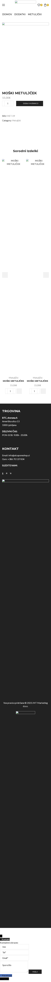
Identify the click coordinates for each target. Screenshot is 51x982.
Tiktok (5, 978)
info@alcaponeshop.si (19, 455)
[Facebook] (2, 473)
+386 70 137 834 (16, 459)
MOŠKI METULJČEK (13, 381)
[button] (19, 391)
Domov (7, 14)
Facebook (7, 975)
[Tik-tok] (10, 473)
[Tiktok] (1, 978)
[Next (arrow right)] (1, 933)
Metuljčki (35, 14)
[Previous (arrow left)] (0, 933)
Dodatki (20, 14)
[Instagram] (6, 473)
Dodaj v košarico (30, 103)
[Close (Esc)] (0, 930)
